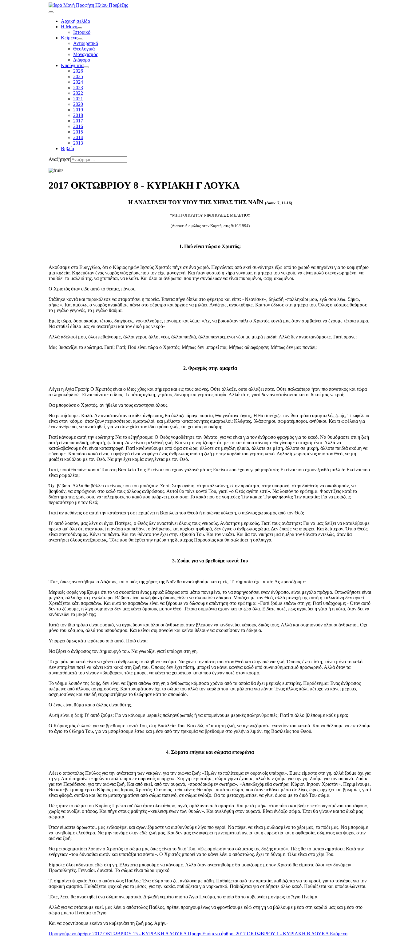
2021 (78, 98)
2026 (78, 71)
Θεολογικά (84, 48)
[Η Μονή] (79, 28)
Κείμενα (69, 37)
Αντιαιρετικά (85, 43)
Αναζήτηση (59, 159)
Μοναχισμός (85, 54)
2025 (78, 76)
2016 (78, 126)
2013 (78, 143)
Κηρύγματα (72, 65)
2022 (78, 93)
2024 (78, 82)
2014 (78, 137)
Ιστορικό (81, 32)
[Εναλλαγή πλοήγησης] (51, 12)
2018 (78, 115)
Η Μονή (69, 26)
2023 (78, 87)
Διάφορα (81, 59)
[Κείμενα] (79, 39)
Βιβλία (67, 148)
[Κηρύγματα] (86, 67)
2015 (78, 131)
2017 (78, 120)
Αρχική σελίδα (75, 21)
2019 (78, 109)
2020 (78, 104)
